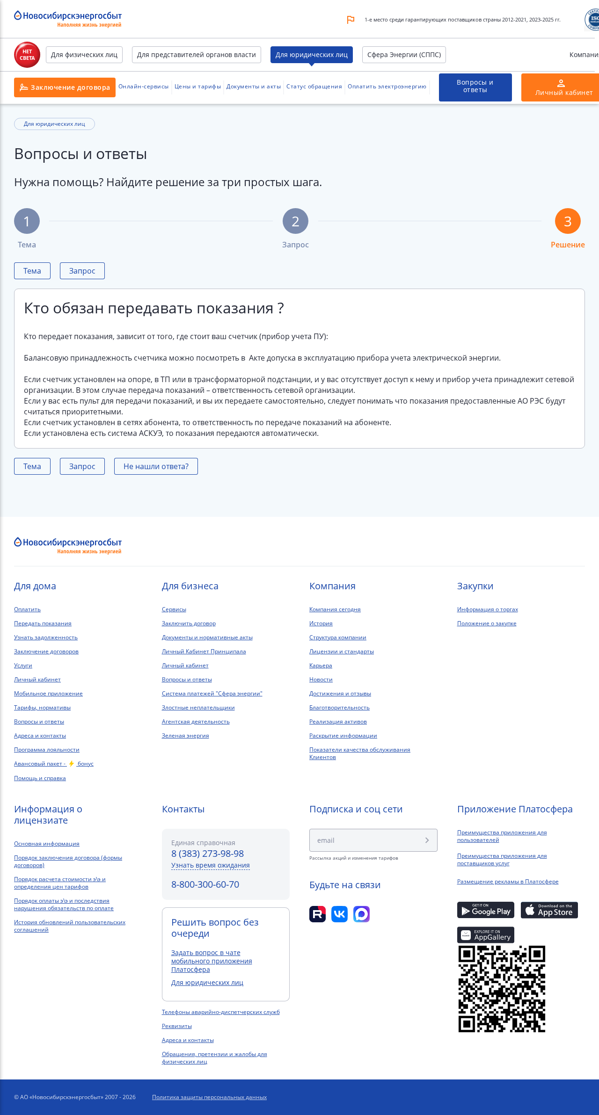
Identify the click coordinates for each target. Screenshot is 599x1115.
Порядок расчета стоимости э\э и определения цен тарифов (60, 883)
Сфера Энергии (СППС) (404, 54)
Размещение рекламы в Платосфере (508, 881)
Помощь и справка (40, 778)
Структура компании (337, 637)
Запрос (295, 229)
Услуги (23, 665)
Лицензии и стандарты (341, 651)
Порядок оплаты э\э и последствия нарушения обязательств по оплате (64, 904)
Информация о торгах (487, 609)
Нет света (27, 54)
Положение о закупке (487, 623)
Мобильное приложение (48, 693)
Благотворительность (339, 707)
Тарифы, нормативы (42, 707)
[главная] (68, 546)
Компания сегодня (335, 609)
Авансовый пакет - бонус (54, 763)
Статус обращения (314, 86)
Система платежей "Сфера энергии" (212, 693)
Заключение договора (70, 87)
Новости (321, 679)
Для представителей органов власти (196, 54)
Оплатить (27, 609)
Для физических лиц (84, 54)
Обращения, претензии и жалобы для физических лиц (214, 1057)
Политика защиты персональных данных (209, 1097)
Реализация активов (338, 721)
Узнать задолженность (46, 637)
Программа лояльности (47, 749)
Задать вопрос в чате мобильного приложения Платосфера (211, 961)
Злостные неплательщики (198, 707)
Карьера (320, 665)
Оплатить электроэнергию (387, 86)
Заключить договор (189, 623)
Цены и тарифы (198, 86)
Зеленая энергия (185, 735)
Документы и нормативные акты (207, 637)
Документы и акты (253, 86)
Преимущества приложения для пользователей (502, 836)
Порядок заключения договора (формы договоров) (68, 861)
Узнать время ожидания (210, 865)
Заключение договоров (46, 651)
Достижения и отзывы (340, 693)
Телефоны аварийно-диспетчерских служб (221, 1012)
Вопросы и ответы (475, 86)
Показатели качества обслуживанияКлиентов (359, 753)
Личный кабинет (37, 679)
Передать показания (43, 623)
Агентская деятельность (196, 721)
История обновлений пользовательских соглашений (69, 926)
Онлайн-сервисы (143, 86)
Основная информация (47, 843)
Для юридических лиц (312, 54)
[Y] (427, 840)
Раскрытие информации (343, 735)
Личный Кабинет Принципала (204, 651)
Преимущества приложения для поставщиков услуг (502, 859)
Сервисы (174, 609)
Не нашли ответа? (156, 466)
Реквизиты (177, 1026)
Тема (27, 229)
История (321, 623)
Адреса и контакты (40, 735)
